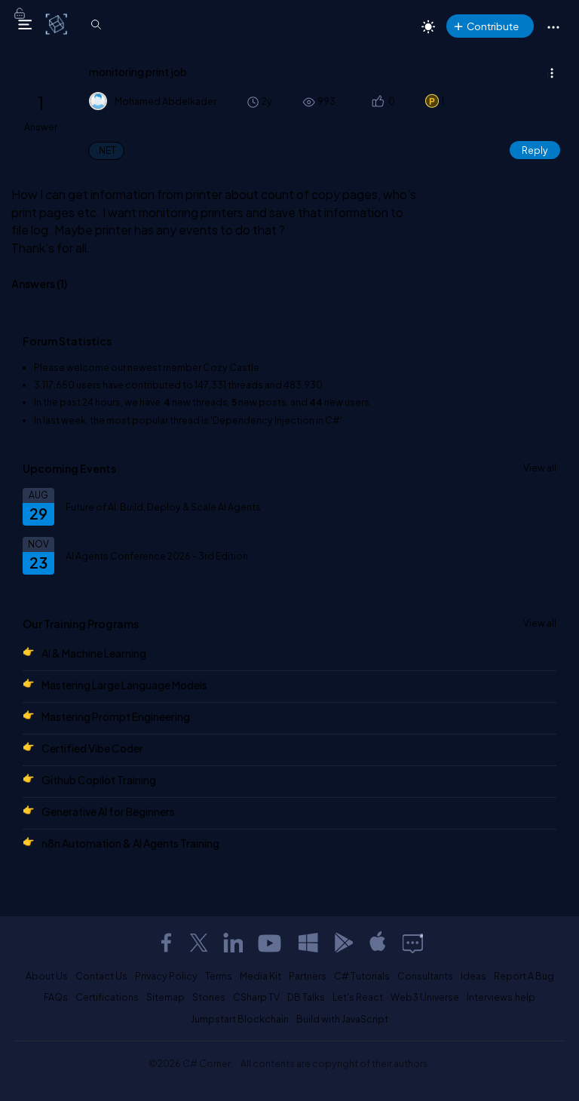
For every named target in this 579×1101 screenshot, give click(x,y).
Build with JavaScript (342, 1019)
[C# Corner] (57, 23)
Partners (307, 976)
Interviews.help (501, 997)
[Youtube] (270, 942)
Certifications (107, 997)
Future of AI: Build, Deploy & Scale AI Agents (163, 507)
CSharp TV (256, 997)
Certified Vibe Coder (92, 748)
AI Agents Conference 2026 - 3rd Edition (157, 556)
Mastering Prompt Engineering (115, 716)
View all (539, 468)
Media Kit (260, 976)
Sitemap (165, 997)
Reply (535, 150)
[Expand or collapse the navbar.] (25, 24)
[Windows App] (308, 942)
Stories (208, 997)
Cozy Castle (231, 367)
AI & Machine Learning (93, 653)
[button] (377, 101)
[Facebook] (166, 942)
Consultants (425, 976)
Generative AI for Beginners (108, 811)
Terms (218, 976)
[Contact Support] (413, 942)
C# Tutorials (362, 976)
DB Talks (306, 997)
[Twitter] (199, 942)
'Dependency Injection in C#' (276, 420)
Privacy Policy (166, 976)
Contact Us (101, 976)
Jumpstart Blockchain (240, 1019)
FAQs (56, 997)
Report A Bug (524, 976)
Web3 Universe (425, 997)
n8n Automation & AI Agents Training (130, 843)
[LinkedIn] (233, 942)
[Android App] (343, 942)
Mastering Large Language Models (124, 685)
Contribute (493, 26)
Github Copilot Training (98, 780)
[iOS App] (378, 942)
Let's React (357, 997)
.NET (106, 150)
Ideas (473, 976)
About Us (47, 976)
